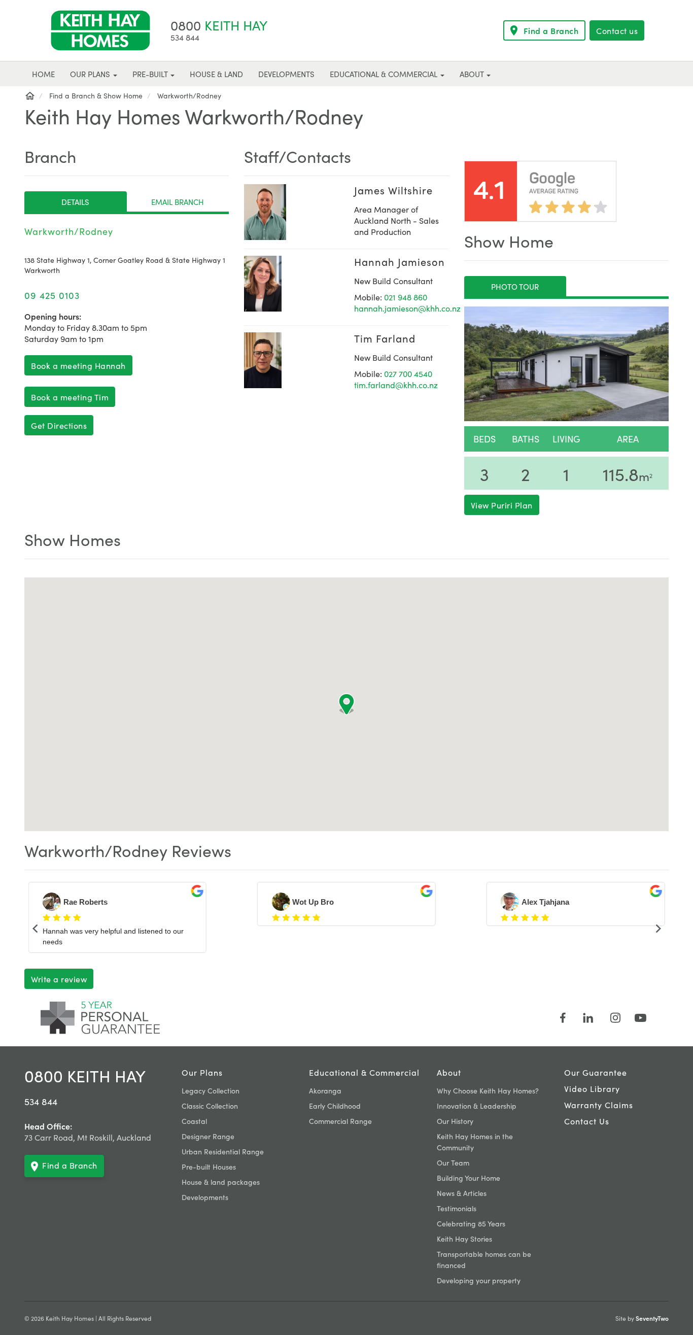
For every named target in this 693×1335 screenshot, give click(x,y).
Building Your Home (468, 1178)
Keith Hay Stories (464, 1239)
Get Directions (59, 425)
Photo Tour (515, 286)
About (449, 1072)
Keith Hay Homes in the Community (475, 1141)
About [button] (473, 74)
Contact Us (586, 1120)
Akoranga (325, 1090)
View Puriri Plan (502, 504)
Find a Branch (551, 30)
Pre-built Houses (209, 1166)
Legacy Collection (210, 1090)
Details (75, 201)
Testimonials (456, 1208)
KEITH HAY (218, 24)
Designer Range (208, 1136)
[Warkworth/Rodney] (566, 363)
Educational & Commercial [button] (384, 74)
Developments (205, 1197)
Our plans (202, 1072)
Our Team (453, 1162)
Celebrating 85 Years (471, 1223)
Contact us (617, 30)
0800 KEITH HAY (85, 1075)
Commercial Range (340, 1121)
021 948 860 (405, 296)
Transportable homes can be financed (484, 1259)
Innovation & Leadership (476, 1106)
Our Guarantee (595, 1072)
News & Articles (462, 1193)
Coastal (194, 1121)
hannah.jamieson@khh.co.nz (407, 308)
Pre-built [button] (150, 74)
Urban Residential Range (223, 1151)
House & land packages (221, 1182)
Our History (455, 1121)
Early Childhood (335, 1106)
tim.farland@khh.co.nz (396, 384)
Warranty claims (598, 1104)
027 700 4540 (408, 373)
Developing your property (479, 1280)
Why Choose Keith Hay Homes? (488, 1090)
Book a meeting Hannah (78, 365)
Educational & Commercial (364, 1072)
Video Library (592, 1088)
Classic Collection (210, 1106)
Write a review (59, 978)
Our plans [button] (91, 74)
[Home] (29, 95)
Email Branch (177, 201)
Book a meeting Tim (70, 396)
